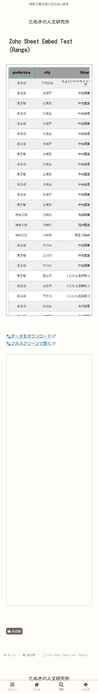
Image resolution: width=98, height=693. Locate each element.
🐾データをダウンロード (28, 336)
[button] (85, 504)
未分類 (16, 631)
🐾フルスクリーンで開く (28, 343)
